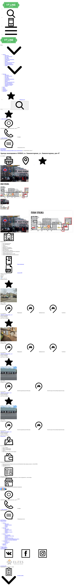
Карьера (6, 542)
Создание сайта (3, 565)
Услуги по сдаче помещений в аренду (12, 538)
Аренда (4, 54)
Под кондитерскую (8, 63)
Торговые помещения (9, 64)
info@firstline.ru (3, 148)
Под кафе (6, 57)
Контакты (4, 91)
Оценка (6, 536)
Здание (6, 65)
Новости (4, 89)
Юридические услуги (9, 537)
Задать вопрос (3, 149)
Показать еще (3, 436)
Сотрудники (7, 541)
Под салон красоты (8, 56)
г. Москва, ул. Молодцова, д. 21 (6, 314)
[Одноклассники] (2, 489)
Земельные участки (8, 85)
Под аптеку (7, 58)
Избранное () (22, 99)
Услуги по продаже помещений (11, 539)
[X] (5, 489)
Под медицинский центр (9, 62)
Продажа (4, 74)
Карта (4, 87)
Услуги (4, 88)
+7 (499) (3, 118)
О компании (5, 90)
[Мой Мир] (4, 489)
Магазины (7, 55)
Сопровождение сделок (9, 535)
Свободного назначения (9, 59)
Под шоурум (7, 60)
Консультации (7, 534)
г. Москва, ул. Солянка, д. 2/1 (5, 392)
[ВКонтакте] (1, 489)
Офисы (6, 61)
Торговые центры (8, 524)
